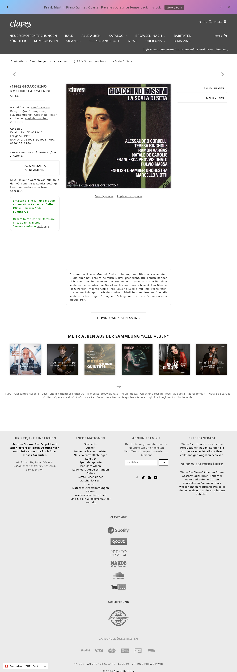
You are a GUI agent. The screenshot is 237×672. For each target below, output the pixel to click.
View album (174, 7)
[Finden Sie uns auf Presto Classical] (118, 552)
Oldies (47, 397)
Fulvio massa (129, 393)
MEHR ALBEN (215, 98)
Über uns (154, 41)
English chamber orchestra (67, 393)
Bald (69, 36)
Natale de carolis (219, 393)
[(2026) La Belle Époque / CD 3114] (174, 359)
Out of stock (80, 397)
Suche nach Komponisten (90, 451)
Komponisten (46, 41)
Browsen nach (149, 36)
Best (44, 393)
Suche (203, 22)
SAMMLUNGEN (214, 88)
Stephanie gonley (123, 397)
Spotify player (104, 196)
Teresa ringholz (146, 397)
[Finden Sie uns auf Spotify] (118, 529)
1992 (8, 393)
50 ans (72, 41)
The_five (164, 397)
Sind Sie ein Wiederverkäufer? (91, 498)
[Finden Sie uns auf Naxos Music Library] (118, 563)
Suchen (90, 447)
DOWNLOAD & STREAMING (34, 168)
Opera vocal (62, 397)
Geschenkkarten (90, 480)
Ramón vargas (100, 397)
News (132, 41)
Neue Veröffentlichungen (33, 36)
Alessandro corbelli (26, 393)
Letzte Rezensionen (90, 477)
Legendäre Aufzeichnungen (90, 469)
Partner (91, 491)
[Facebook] (137, 477)
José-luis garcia (175, 393)
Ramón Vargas (40, 107)
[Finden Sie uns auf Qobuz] (118, 540)
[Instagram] (149, 477)
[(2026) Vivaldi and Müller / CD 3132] (62, 359)
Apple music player (129, 196)
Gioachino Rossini (46, 114)
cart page (43, 226)
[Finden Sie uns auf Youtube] (118, 585)
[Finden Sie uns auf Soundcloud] (118, 574)
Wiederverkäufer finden (91, 495)
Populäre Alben (90, 466)
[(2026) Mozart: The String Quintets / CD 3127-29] (99, 359)
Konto (218, 22)
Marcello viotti (197, 393)
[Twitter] (143, 477)
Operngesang (37, 111)
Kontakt (91, 502)
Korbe (218, 35)
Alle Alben (91, 36)
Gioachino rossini (151, 393)
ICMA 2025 (182, 41)
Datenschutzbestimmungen (90, 487)
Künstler (18, 41)
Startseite (17, 61)
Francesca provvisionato (102, 393)
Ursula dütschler (183, 397)
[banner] (21, 23)
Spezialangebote (105, 41)
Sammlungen (39, 61)
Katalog (117, 36)
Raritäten (183, 36)
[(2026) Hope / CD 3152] (211, 359)
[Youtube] (156, 477)
